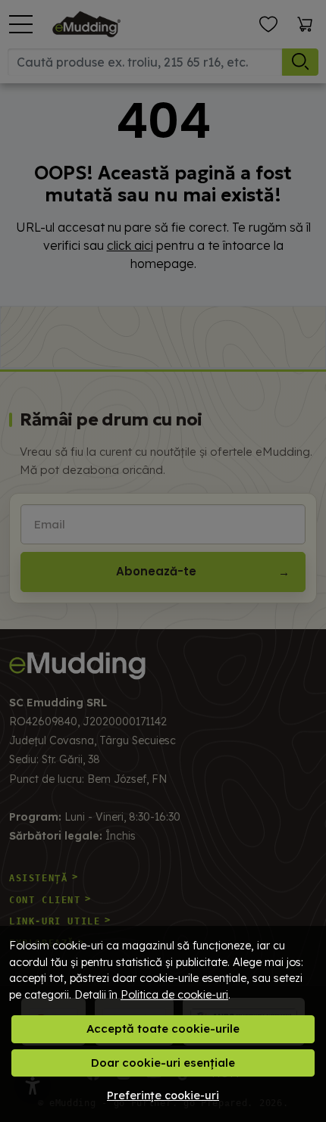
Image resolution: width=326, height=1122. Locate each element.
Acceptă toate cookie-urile (163, 1028)
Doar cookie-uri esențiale (163, 1062)
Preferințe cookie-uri (163, 1095)
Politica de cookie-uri (174, 995)
